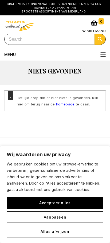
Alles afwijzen (55, 231)
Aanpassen (55, 217)
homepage (65, 104)
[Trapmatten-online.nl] (19, 25)
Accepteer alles (55, 203)
